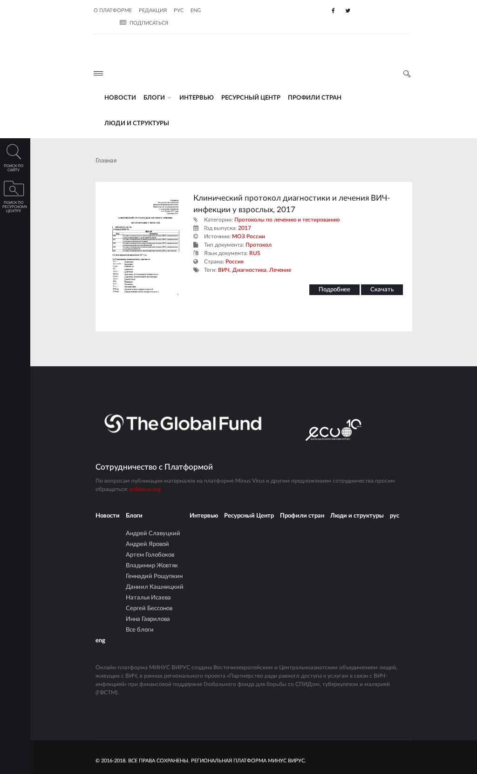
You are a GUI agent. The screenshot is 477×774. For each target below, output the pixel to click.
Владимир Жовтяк (152, 566)
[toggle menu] (98, 73)
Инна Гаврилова (148, 619)
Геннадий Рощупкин (154, 576)
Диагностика (249, 270)
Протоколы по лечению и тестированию (287, 219)
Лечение (280, 270)
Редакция (153, 10)
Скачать (382, 290)
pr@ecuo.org (145, 489)
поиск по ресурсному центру (14, 207)
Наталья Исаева (148, 598)
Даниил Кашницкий (155, 587)
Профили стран (314, 98)
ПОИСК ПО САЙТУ (13, 168)
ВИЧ (224, 270)
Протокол (258, 245)
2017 (244, 228)
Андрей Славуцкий (153, 534)
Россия (234, 261)
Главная (105, 161)
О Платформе (113, 10)
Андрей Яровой (147, 544)
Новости (120, 98)
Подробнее (334, 290)
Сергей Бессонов (149, 609)
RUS (254, 253)
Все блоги (140, 630)
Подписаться (148, 23)
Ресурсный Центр (250, 98)
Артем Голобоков (150, 555)
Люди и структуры (136, 124)
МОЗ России (248, 236)
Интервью (196, 98)
